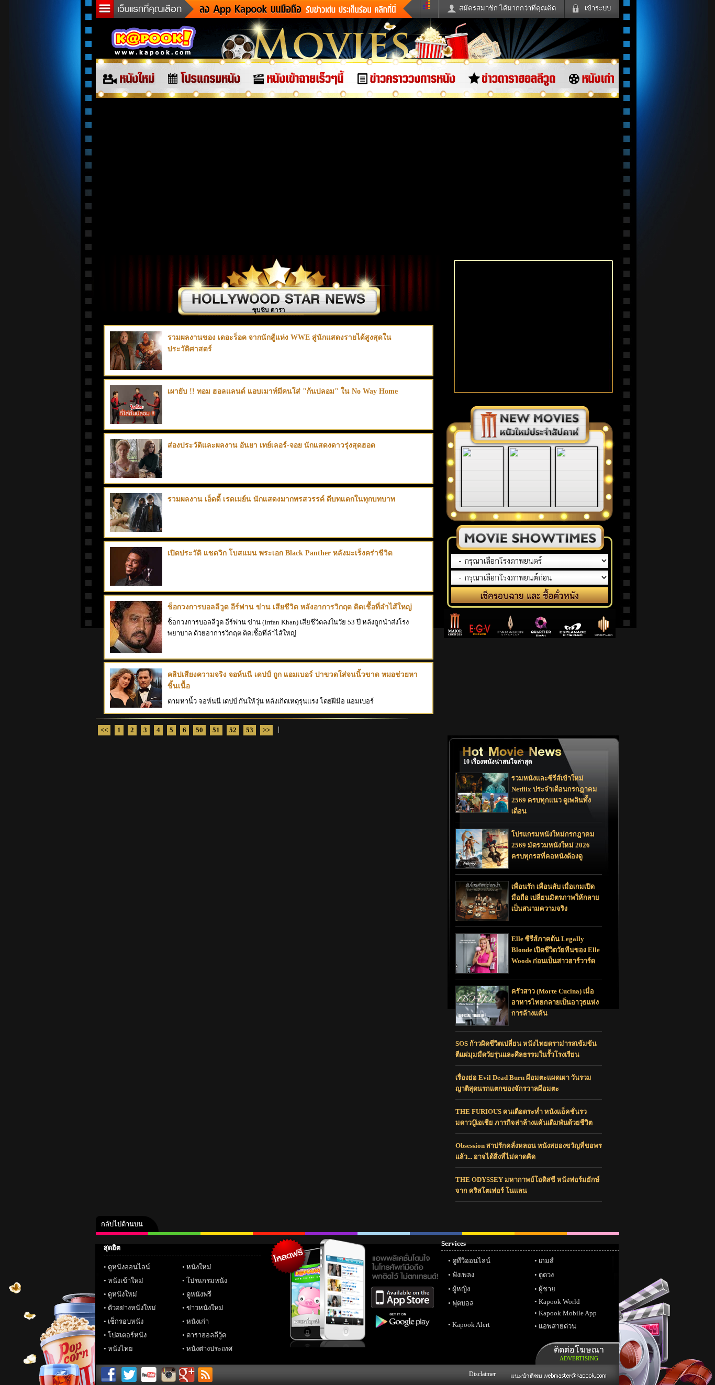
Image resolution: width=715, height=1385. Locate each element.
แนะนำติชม (527, 1376)
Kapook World (559, 1301)
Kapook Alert (471, 1324)
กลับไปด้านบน (122, 1224)
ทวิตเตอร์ (331, 1233)
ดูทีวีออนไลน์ (471, 1261)
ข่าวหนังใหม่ (205, 1308)
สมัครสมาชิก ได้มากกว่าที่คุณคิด (507, 8)
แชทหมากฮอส (488, 1233)
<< (104, 730)
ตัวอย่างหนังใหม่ (132, 1308)
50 (199, 730)
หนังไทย (120, 1349)
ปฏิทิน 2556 (226, 1233)
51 (216, 730)
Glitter (593, 1233)
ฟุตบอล (463, 1303)
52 (233, 730)
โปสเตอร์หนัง (127, 1335)
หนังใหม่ (198, 1267)
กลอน (436, 1233)
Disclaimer (482, 1374)
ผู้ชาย (547, 1289)
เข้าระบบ (598, 8)
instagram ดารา (384, 1233)
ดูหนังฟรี (198, 1294)
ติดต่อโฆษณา (579, 1353)
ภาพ (174, 1233)
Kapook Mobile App (568, 1313)
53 (249, 730)
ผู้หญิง (461, 1289)
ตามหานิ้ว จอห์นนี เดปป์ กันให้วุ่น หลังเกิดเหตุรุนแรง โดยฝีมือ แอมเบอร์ (292, 688)
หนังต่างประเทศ (209, 1349)
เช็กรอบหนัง (125, 1321)
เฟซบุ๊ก (279, 1233)
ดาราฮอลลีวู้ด (206, 1335)
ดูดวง (546, 1275)
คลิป (122, 1233)
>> (266, 730)
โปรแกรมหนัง (206, 1281)
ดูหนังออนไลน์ (129, 1267)
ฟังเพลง (463, 1275)
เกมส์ (546, 1261)
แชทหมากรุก (541, 1233)
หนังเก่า (197, 1321)
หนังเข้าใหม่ (125, 1281)
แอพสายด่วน (557, 1326)
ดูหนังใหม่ (122, 1294)
